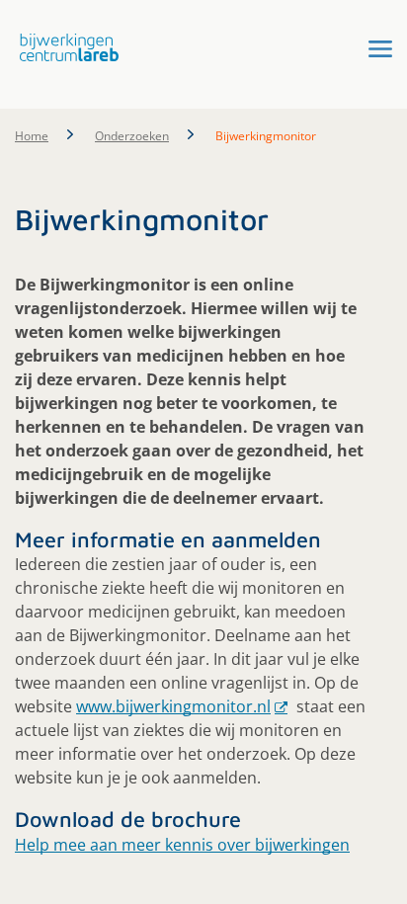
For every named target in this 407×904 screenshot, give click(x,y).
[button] (64, 48)
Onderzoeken (132, 135)
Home (31, 135)
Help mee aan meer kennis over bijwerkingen (182, 845)
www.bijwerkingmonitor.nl (173, 706)
